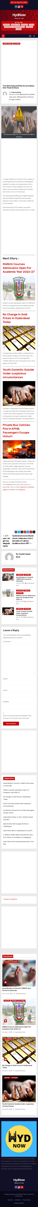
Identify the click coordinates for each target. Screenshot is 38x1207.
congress (18, 29)
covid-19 (31, 24)
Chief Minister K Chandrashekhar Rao (14, 27)
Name (5, 679)
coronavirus (29, 27)
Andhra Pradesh (8, 43)
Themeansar (19, 1196)
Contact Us (18, 1200)
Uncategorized (8, 1039)
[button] (34, 36)
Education (19, 590)
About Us (10, 1200)
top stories (16, 43)
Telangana (24, 24)
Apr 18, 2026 (20, 617)
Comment (7, 642)
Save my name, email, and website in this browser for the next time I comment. (17, 717)
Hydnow (9, 485)
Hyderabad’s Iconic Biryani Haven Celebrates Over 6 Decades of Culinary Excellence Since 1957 (23, 540)
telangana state (15, 24)
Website (6, 702)
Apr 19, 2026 (8, 1071)
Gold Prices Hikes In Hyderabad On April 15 (17, 831)
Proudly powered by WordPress (13, 1194)
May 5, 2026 (20, 601)
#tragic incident (15, 99)
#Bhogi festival (22, 97)
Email (5, 690)
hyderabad (6, 24)
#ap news (12, 97)
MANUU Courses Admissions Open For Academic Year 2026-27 (19, 267)
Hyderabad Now (16, 92)
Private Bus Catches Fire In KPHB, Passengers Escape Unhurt (16, 430)
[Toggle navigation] (30, 36)
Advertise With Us (19, 1203)
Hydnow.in (4, 1159)
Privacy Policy (26, 1200)
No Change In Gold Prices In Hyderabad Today (16, 318)
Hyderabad (19, 574)
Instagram (21, 490)
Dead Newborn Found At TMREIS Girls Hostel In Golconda (24, 579)
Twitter (12, 490)
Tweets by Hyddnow (10, 899)
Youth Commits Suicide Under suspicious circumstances (18, 373)
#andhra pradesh (28, 94)
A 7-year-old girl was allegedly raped (6, 541)
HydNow (19, 15)
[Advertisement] (19, 65)
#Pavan (31, 97)
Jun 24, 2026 (20, 583)
